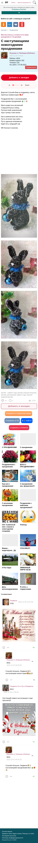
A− (10, 85)
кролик (20, 393)
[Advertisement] (19, 152)
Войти (13, 2)
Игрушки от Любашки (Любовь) (22, 53)
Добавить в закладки (19, 78)
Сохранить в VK (12, 421)
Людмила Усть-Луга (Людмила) (21, 686)
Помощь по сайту (28, 833)
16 (5, 400)
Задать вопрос (17, 833)
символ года (21, 395)
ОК (19, 12)
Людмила (13, 600)
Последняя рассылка (9, 835)
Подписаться (31, 67)
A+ (22, 85)
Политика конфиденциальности (12, 838)
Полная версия (7, 831)
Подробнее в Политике (19, 9)
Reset (27, 85)
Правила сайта (7, 833)
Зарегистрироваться (24, 2)
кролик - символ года (9, 393)
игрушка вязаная (29, 393)
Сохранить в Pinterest (19, 428)
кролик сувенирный (8, 395)
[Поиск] (34, 2)
